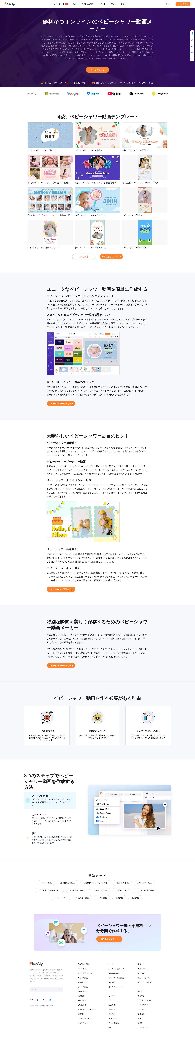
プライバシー (143, 1027)
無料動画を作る (97, 69)
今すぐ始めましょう (110, 257)
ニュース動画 (83, 978)
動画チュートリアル (145, 982)
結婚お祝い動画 (122, 883)
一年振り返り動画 (100, 890)
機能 (110, 1027)
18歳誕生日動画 (147, 890)
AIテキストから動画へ (117, 978)
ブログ (111, 1000)
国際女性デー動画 (76, 890)
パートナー (142, 1009)
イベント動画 (46, 883)
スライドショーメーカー (87, 1009)
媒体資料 (141, 1014)
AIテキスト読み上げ (116, 969)
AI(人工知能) (89, 4)
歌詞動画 (81, 996)
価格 (122, 4)
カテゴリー (113, 1014)
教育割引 (141, 1023)
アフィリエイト (144, 1005)
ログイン (168, 4)
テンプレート (59, 4)
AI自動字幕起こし (115, 973)
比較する (112, 1009)
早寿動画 (119, 898)
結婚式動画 (82, 991)
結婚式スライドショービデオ (95, 883)
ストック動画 (114, 1023)
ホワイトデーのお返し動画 (50, 890)
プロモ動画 (82, 969)
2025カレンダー (60, 898)
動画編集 (81, 1014)
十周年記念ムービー (124, 890)
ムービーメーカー (84, 1018)
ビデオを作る (183, 4)
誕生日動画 (82, 1000)
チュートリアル (144, 978)
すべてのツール (115, 987)
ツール (102, 4)
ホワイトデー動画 (144, 883)
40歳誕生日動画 (82, 898)
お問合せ (141, 973)
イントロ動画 (83, 987)
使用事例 (112, 1005)
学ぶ (113, 4)
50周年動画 (102, 898)
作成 (74, 4)
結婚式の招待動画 (67, 883)
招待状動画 (82, 1005)
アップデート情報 (144, 1000)
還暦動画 (135, 898)
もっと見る (84, 257)
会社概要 (141, 996)
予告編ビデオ (83, 982)
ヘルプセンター (144, 969)
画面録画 (112, 982)
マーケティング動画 (85, 973)
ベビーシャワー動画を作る (61, 403)
